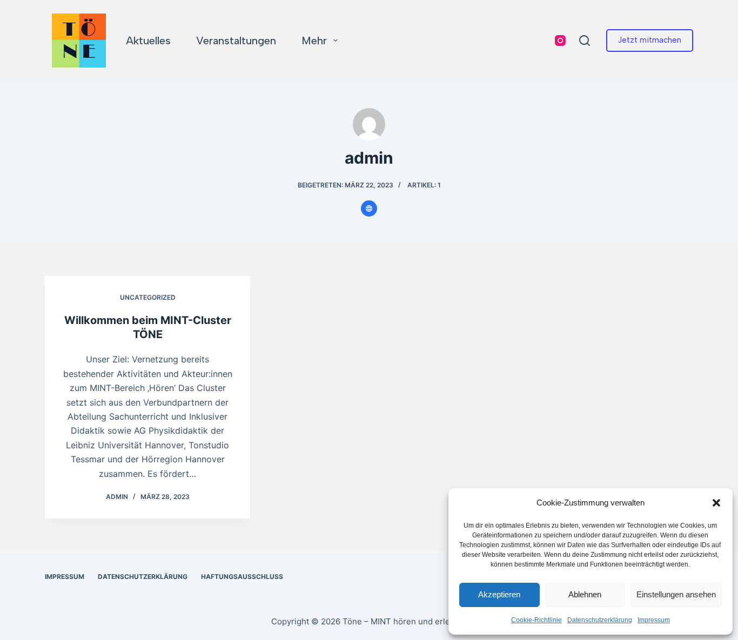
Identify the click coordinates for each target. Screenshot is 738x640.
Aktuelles (148, 40)
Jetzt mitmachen (649, 40)
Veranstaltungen (236, 40)
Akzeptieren (499, 594)
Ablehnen (584, 594)
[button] (716, 502)
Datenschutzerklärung (599, 620)
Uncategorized (148, 297)
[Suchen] (584, 40)
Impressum (654, 620)
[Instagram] (560, 40)
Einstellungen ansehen (676, 594)
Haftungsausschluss (242, 576)
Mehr (314, 40)
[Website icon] (369, 208)
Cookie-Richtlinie (536, 620)
